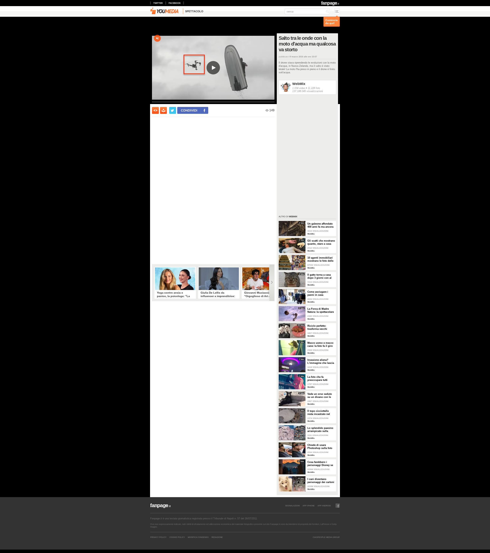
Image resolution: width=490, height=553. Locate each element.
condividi (189, 110)
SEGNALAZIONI (292, 506)
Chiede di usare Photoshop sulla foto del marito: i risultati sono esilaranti (319, 447)
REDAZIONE (217, 537)
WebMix (298, 84)
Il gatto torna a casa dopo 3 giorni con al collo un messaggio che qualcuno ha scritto (319, 276)
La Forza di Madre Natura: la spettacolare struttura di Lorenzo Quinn (320, 310)
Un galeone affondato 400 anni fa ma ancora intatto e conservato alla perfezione (320, 225)
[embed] (155, 110)
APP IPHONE (309, 506)
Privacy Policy (158, 537)
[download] (163, 110)
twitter (158, 3)
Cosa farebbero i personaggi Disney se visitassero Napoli (320, 464)
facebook (175, 3)
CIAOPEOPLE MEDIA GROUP (326, 537)
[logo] (330, 3)
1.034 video (298, 88)
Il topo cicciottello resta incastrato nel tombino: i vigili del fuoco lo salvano (319, 413)
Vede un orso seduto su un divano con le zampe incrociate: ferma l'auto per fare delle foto (319, 396)
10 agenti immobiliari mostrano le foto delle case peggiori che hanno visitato (320, 259)
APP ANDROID (324, 506)
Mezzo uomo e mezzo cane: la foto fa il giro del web (320, 344)
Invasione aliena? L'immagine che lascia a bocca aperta (320, 361)
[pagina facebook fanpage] (338, 505)
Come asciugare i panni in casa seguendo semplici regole (318, 293)
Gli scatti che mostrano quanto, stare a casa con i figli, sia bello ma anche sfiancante (321, 242)
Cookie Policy (177, 537)
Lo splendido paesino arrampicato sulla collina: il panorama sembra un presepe (320, 430)
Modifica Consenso (198, 537)
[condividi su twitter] (172, 110)
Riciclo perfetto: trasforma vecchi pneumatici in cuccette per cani (320, 327)
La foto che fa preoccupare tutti (317, 378)
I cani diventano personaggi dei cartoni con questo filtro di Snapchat (320, 481)
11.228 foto (314, 88)
